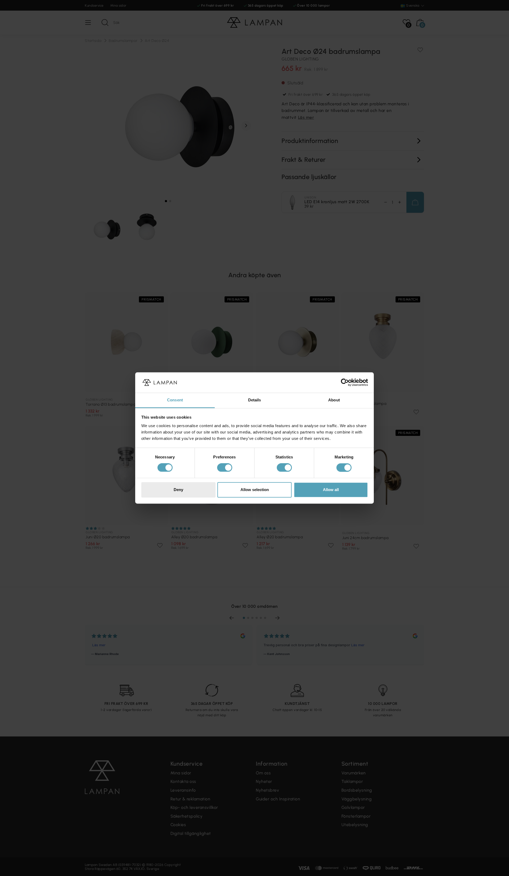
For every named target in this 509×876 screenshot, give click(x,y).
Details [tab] (254, 400)
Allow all (331, 489)
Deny (178, 489)
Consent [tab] (175, 400)
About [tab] (334, 400)
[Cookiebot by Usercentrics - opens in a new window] (345, 383)
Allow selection (254, 489)
